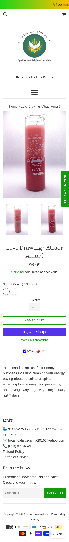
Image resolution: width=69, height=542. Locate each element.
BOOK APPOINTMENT (65, 189)
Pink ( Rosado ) (14, 291)
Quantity (35, 299)
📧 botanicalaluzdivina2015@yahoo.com (34, 440)
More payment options (34, 339)
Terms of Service (16, 457)
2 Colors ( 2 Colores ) (6, 291)
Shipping (17, 272)
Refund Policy (13, 452)
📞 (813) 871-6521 (17, 446)
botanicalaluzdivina (37, 514)
